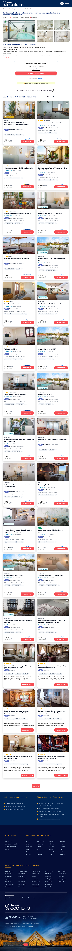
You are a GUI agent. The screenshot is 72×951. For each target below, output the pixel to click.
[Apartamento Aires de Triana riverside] (19, 200)
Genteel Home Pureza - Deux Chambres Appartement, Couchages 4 (18, 531)
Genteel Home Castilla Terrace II (49, 304)
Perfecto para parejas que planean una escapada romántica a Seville (51, 712)
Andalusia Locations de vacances (15, 806)
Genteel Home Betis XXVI (47, 349)
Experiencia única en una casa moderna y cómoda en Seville (18, 757)
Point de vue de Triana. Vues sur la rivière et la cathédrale (52, 169)
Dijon (61, 849)
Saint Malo (52, 844)
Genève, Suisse (49, 887)
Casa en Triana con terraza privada (16, 258)
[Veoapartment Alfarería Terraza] (19, 381)
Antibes (62, 854)
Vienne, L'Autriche (37, 879)
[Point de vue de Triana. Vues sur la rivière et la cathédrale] (53, 155)
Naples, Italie (36, 881)
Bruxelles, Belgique (51, 876)
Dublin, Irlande (36, 871)
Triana (32, 9)
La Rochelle (52, 846)
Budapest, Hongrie (64, 876)
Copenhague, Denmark (25, 871)
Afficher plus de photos (10, 39)
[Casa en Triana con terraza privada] (19, 245)
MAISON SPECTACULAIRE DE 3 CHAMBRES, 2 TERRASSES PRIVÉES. (17, 124)
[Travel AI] (12, 917)
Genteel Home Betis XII (46, 394)
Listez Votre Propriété (12, 844)
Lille (38, 849)
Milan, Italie (21, 881)
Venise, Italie (49, 873)
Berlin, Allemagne (24, 884)
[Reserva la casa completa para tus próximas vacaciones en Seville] (19, 698)
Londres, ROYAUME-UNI (13, 871)
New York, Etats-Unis (25, 876)
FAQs (7, 849)
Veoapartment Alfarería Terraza (15, 394)
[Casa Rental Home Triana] (19, 291)
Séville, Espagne (50, 884)
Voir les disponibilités (36, 73)
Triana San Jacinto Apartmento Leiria (51, 123)
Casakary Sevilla (44, 485)
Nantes (51, 849)
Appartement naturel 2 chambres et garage (50, 531)
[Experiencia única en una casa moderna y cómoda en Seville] (19, 743)
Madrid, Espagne (50, 879)
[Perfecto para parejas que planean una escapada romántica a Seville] (53, 698)
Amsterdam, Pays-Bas (39, 887)
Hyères (62, 844)
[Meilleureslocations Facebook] (22, 898)
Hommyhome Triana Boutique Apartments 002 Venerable (19, 440)
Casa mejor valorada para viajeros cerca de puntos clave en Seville (52, 757)
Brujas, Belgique (63, 873)
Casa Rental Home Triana (13, 304)
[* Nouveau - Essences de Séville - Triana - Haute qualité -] (19, 472)
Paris (28, 841)
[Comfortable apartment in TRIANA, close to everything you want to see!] (53, 607)
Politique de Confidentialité (12, 923)
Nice (27, 849)
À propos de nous (10, 846)
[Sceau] (8, 21)
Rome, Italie (22, 879)
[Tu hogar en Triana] (19, 336)
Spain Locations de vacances (14, 809)
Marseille (29, 846)
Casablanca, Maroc (38, 884)
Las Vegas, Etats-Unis (12, 876)
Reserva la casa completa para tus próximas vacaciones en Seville (16, 712)
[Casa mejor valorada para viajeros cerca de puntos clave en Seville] (53, 743)
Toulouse (40, 844)
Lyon (27, 844)
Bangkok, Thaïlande (11, 881)
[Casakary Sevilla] (53, 472)
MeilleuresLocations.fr (16, 926)
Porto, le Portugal (50, 881)
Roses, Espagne (63, 881)
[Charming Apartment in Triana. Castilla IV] (19, 155)
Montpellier (52, 841)
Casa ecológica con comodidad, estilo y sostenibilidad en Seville (52, 667)
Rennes (62, 841)
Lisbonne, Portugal (51, 871)
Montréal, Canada (37, 876)
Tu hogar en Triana (10, 349)
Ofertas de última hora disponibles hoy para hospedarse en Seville (17, 667)
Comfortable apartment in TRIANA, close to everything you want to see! (52, 621)
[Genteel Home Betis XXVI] (53, 336)
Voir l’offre (27, 141)
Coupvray (40, 841)
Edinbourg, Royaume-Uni (26, 873)
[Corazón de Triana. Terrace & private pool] (53, 426)
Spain (15, 9)
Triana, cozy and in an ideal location (50, 575)
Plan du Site (37, 923)
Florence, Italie (23, 887)
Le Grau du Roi (64, 852)
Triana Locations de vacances (14, 803)
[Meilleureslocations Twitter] (28, 898)
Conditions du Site (27, 923)
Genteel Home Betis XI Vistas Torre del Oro (51, 259)
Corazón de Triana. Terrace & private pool (52, 439)
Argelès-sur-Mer (42, 854)
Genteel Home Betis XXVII (13, 575)
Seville (27, 9)
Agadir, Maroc (9, 879)
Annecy (39, 846)
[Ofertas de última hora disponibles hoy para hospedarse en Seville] (19, 653)
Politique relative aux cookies (16, 945)
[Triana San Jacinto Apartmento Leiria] (53, 110)
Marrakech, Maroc (11, 873)
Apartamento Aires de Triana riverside (17, 213)
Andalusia (21, 9)
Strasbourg (30, 854)
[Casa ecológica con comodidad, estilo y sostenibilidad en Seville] (53, 653)
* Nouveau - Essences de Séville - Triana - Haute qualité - (18, 486)
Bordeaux (29, 852)
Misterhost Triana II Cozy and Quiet (50, 213)
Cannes (39, 852)
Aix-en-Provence (54, 852)
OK (25, 944)
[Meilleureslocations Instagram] (34, 898)
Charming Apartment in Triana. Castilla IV (18, 168)
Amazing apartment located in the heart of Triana (18, 621)
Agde (50, 854)
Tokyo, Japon (9, 884)
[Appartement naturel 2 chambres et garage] (53, 517)
